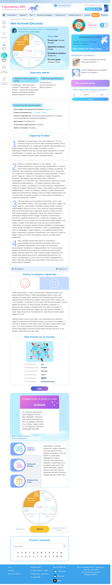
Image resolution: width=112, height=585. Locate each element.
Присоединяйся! (63, 5)
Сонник (87, 15)
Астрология (60, 15)
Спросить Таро (93, 9)
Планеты (104, 15)
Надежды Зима (52, 29)
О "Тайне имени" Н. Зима (39, 570)
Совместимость (74, 15)
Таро (31, 15)
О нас (10, 567)
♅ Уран (43, 112)
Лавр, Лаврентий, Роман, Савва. (87, 49)
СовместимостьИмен (59, 529)
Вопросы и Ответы (14, 574)
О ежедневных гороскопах (40, 574)
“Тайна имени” (34, 31)
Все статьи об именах (85, 83)
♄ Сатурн (36, 112)
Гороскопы (11, 15)
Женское (51, 36)
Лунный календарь (44, 15)
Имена (94, 15)
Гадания (22, 15)
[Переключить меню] (4, 15)
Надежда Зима (36, 567)
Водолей (47, 109)
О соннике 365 (35, 577)
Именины (20, 529)
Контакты (11, 570)
